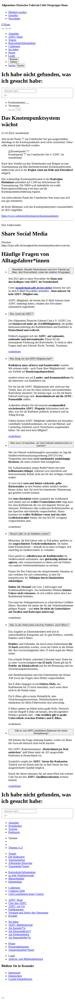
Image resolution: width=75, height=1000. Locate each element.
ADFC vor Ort (16, 906)
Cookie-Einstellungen (20, 979)
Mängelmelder (16, 878)
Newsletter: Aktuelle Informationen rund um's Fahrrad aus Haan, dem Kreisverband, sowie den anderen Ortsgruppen (41, 270)
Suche (12, 65)
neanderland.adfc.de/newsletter (33, 287)
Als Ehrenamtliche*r (19, 931)
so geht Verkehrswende (21, 875)
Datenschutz (15, 975)
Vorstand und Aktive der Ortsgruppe (28, 912)
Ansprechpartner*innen (21, 949)
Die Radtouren (16, 856)
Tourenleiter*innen (18, 866)
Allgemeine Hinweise (20, 863)
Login (11, 55)
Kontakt (12, 915)
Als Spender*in (16, 928)
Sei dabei (13, 49)
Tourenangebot (16, 859)
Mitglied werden (17, 12)
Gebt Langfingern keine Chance (26, 894)
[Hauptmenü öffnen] (9, 28)
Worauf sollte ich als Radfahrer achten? (30, 533)
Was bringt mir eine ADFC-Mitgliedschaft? (31, 358)
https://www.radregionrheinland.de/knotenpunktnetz (30, 215)
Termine (12, 829)
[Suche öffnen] (6, 28)
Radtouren (14, 832)
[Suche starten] (5, 95)
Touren (12, 39)
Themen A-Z (15, 847)
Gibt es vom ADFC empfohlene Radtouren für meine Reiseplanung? (41, 732)
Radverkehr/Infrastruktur (22, 43)
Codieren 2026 (16, 890)
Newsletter (14, 18)
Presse (11, 52)
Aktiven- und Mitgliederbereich (25, 958)
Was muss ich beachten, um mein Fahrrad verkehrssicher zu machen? (41, 444)
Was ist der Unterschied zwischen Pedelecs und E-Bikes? (39, 625)
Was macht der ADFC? (21, 314)
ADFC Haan (15, 36)
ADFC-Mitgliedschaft (20, 924)
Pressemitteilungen (18, 946)
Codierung (14, 46)
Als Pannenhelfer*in (19, 937)
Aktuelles (13, 33)
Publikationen (16, 909)
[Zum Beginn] (2, 997)
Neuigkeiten (15, 825)
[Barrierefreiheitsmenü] (2, 28)
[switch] (27, 103)
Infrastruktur (15, 881)
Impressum (14, 972)
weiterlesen (14, 351)
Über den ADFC (17, 903)
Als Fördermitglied (18, 934)
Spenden (13, 15)
